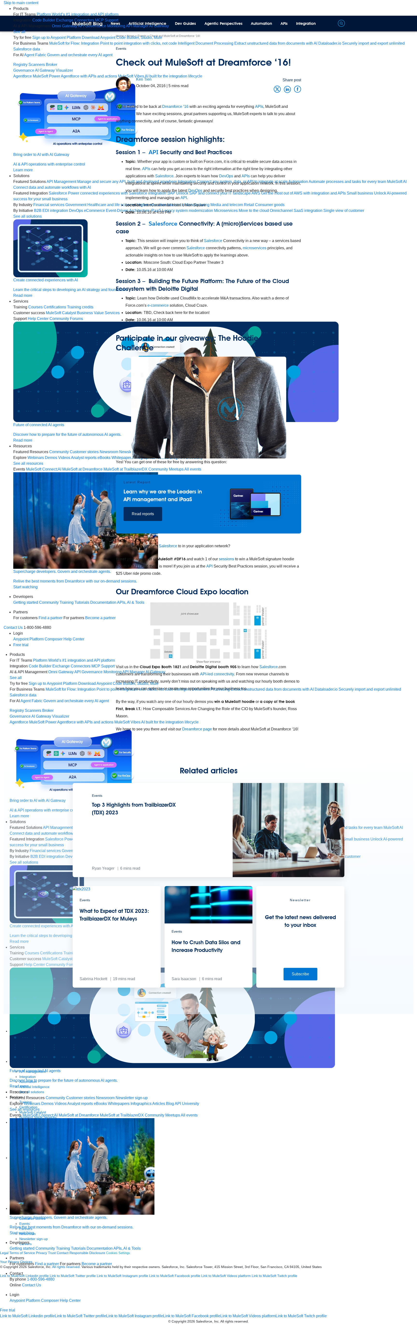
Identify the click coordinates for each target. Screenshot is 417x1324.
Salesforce (125, 114)
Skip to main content (21, 3)
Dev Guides (185, 23)
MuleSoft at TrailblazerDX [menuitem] (122, 1115)
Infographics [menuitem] (141, 1104)
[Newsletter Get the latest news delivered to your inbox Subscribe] (300, 986)
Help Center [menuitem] (38, 319)
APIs (284, 23)
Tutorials (78, 1248)
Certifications (55, 307)
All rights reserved (234, 1321)
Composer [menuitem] (54, 639)
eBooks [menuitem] (100, 1104)
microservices (254, 248)
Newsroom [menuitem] (105, 1098)
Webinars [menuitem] (36, 458)
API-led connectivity (217, 674)
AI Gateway (45, 70)
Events (121, 48)
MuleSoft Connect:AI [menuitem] (43, 469)
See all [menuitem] (19, 32)
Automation (261, 23)
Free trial (20, 645)
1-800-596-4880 (41, 1279)
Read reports (143, 514)
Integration (306, 23)
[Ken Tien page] (123, 84)
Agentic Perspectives (224, 23)
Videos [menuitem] (64, 458)
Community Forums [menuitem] (66, 319)
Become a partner (97, 1264)
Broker (51, 64)
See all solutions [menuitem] (27, 216)
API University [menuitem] (187, 1104)
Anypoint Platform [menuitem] (29, 639)
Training (67, 602)
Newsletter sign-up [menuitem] (132, 1098)
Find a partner (51, 618)
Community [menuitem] (59, 452)
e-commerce (158, 305)
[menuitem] (77, 14)
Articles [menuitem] (158, 1104)
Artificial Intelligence (147, 23)
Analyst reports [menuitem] (80, 1104)
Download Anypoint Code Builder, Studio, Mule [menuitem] (122, 37)
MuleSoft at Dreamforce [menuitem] (79, 1115)
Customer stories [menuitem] (80, 1098)
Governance (23, 70)
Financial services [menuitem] (48, 205)
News (115, 23)
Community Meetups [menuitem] (162, 1115)
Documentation (100, 1248)
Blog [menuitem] (170, 1104)
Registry (20, 64)
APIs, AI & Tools (127, 1248)
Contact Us (13, 627)
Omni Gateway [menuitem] (64, 26)
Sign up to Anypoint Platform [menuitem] (56, 37)
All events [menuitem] (189, 1115)
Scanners (36, 64)
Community (49, 602)
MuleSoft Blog (87, 24)
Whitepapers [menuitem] (119, 1104)
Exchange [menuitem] (64, 20)
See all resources (28, 463)
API (153, 152)
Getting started (25, 602)
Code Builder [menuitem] (43, 20)
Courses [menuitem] (35, 307)
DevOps (226, 176)
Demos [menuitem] (51, 458)
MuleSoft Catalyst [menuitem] (61, 313)
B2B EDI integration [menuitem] (51, 210)
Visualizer (64, 70)
